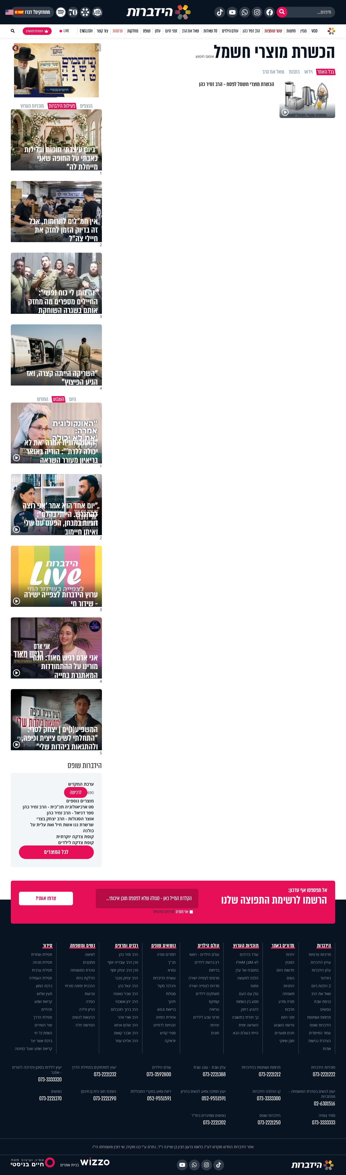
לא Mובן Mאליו (247, 962)
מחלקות (132, 31)
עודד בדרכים (249, 954)
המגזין (289, 962)
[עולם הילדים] (97, 12)
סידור (47, 946)
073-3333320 (50, 1080)
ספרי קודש (168, 1032)
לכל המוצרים (56, 852)
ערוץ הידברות (321, 962)
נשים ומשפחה (82, 946)
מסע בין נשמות (247, 1001)
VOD (314, 31)
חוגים (215, 1032)
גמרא (172, 970)
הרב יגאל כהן (128, 985)
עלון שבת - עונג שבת (210, 1067)
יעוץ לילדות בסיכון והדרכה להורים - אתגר (37, 1070)
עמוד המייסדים (320, 1032)
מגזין (303, 31)
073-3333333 (323, 1123)
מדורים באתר (283, 946)
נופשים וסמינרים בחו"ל (209, 1115)
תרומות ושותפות (319, 1017)
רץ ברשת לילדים (207, 962)
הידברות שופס (320, 1025)
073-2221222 (324, 1074)
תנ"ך (172, 962)
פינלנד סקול (167, 985)
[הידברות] (158, 12)
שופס (146, 31)
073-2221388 (214, 1074)
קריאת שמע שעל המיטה (33, 1048)
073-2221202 (214, 1123)
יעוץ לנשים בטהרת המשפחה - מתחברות (312, 1094)
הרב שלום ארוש (126, 1025)
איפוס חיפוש (205, 56)
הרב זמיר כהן (251, 31)
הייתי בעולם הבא (245, 1032)
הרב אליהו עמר (126, 1040)
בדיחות (214, 970)
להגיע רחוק (249, 1009)
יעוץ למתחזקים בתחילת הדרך (94, 1067)
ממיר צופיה (327, 1115)
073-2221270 (50, 1098)
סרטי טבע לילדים (206, 1017)
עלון (158, 31)
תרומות (118, 31)
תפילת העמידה (40, 977)
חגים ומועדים (284, 1032)
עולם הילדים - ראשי (204, 954)
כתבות (294, 72)
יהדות (290, 954)
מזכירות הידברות (323, 1067)
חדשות (291, 31)
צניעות (90, 993)
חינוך (172, 1001)
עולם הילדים (230, 31)
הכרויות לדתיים (165, 1025)
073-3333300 (269, 1098)
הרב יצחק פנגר (126, 977)
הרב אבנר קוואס (126, 1032)
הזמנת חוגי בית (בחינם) (98, 1091)
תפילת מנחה (42, 962)
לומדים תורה (166, 954)
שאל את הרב (190, 31)
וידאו (308, 72)
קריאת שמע (43, 1001)
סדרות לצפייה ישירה (204, 985)
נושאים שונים (163, 946)
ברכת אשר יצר (41, 1040)
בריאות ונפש (166, 1009)
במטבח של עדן (247, 970)
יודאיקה (170, 1040)
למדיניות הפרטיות (164, 912)
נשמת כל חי (43, 1032)
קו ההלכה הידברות (266, 1091)
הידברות (324, 946)
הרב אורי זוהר (128, 1017)
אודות (327, 1048)
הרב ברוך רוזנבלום (124, 1009)
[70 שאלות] (73, 12)
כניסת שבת (322, 1001)
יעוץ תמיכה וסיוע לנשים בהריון (203, 1091)
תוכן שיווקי (287, 1040)
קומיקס (214, 1001)
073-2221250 (269, 1123)
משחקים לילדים (207, 993)
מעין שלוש (44, 993)
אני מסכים (170, 912)
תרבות (289, 1009)
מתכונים (89, 962)
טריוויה (214, 1009)
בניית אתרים (69, 1164)
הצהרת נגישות (319, 1040)
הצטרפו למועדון (34, 31)
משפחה (288, 993)
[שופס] (85, 12)
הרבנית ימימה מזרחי (80, 985)
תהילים (46, 1009)
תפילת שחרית (41, 954)
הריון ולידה (87, 1009)
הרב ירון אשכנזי (126, 1001)
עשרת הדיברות (164, 977)
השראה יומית (248, 1025)
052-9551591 (214, 1098)
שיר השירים (43, 1025)
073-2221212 (270, 1074)
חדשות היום (285, 970)
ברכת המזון (44, 985)
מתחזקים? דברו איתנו (32, 12)
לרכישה (76, 792)
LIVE (66, 31)
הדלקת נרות (85, 977)
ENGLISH (86, 31)
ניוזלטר (325, 977)
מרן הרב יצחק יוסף (124, 970)
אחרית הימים (166, 1017)
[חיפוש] (282, 12)
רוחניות (289, 985)
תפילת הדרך (42, 1017)
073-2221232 (105, 1074)
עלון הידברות (321, 970)
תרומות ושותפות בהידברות (261, 1067)
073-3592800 (159, 1074)
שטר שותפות (273, 31)
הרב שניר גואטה (125, 993)
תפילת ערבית (42, 970)
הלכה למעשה (247, 977)
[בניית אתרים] (95, 1164)
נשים (290, 977)
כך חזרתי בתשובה (245, 1017)
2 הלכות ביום (321, 985)
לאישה (90, 954)
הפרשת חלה (85, 1025)
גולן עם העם (248, 993)
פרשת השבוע (284, 1025)
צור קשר (102, 31)
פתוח (254, 985)
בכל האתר (326, 72)
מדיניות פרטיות (320, 954)
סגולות (171, 993)
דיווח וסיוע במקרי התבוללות (151, 1091)
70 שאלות (210, 31)
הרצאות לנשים (83, 1017)
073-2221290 (104, 1098)
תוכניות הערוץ (246, 946)
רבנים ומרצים (126, 946)
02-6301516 (324, 1104)
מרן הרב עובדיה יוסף (123, 962)
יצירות (214, 1025)
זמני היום (171, 31)
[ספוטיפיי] (60, 12)
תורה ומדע (286, 1001)
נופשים (325, 1009)
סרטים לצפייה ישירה (203, 977)
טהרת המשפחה (82, 970)
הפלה (90, 1001)
